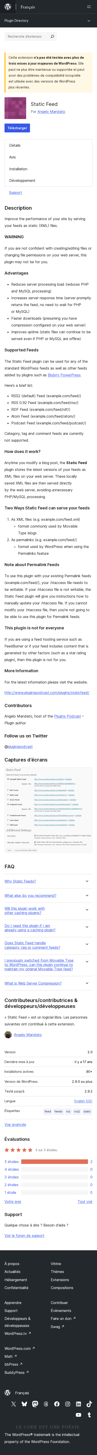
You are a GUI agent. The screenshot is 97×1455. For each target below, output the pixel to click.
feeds (58, 1111)
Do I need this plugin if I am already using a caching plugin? (30, 928)
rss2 (77, 1111)
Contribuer (59, 1302)
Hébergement (16, 1279)
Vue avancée (15, 1124)
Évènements (61, 1310)
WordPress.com (20, 1348)
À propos (12, 1263)
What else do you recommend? (30, 895)
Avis (12, 157)
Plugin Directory (16, 20)
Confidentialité (16, 1287)
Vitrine (56, 1263)
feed (48, 1111)
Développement (22, 180)
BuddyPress (17, 1372)
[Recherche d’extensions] (52, 36)
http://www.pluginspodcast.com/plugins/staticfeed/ (47, 692)
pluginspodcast (20, 746)
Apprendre (13, 1302)
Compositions (62, 1287)
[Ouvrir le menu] (90, 7)
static (87, 1111)
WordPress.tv (18, 1333)
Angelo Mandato (51, 111)
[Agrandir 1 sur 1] (86, 773)
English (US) (83, 1101)
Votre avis (13, 1201)
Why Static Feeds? (20, 881)
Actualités (13, 1271)
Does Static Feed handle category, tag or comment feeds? (32, 945)
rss (68, 1111)
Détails (15, 145)
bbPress (14, 1364)
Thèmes (57, 1271)
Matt (11, 1356)
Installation (18, 169)
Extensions (60, 1279)
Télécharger (17, 128)
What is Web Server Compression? (33, 983)
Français (22, 1393)
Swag (58, 1326)
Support (15, 192)
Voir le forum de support (24, 1235)
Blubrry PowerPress (64, 375)
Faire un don (63, 1318)
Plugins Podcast (67, 716)
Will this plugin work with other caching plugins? (25, 910)
